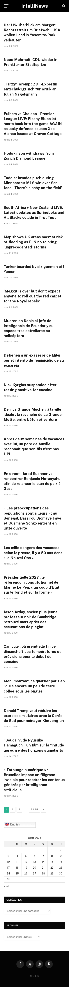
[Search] (63, 6)
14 (43, 861)
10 (8, 861)
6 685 (34, 809)
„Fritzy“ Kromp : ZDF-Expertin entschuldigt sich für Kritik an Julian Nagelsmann (30, 89)
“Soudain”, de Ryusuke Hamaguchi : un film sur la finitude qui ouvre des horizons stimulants (34, 745)
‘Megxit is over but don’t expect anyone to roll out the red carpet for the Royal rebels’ (32, 296)
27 (34, 873)
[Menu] (6, 6)
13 (34, 861)
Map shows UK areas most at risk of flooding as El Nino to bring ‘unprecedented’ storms (33, 242)
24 (8, 873)
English (14, 824)
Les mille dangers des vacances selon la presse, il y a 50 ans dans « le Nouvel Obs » (33, 553)
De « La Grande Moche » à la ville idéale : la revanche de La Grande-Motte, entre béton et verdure (33, 414)
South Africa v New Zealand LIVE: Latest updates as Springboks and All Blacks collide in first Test (34, 212)
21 (43, 867)
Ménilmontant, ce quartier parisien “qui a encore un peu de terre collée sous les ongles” (34, 686)
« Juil (6, 886)
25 (17, 873)
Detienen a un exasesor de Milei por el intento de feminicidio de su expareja (34, 360)
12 (26, 861)
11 (17, 861)
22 (51, 867)
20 (34, 867)
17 (8, 867)
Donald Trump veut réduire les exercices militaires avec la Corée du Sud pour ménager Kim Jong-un (34, 716)
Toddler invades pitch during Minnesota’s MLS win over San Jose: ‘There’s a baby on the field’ (33, 183)
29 (52, 873)
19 (25, 867)
